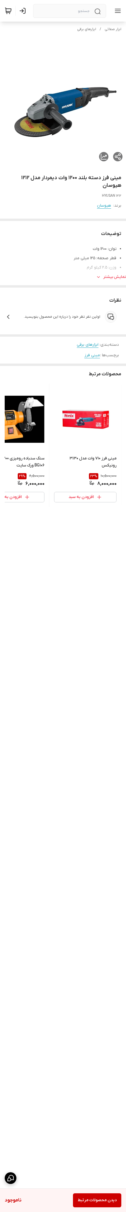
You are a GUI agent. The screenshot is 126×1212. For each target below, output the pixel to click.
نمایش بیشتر (114, 277)
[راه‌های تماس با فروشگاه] (10, 1178)
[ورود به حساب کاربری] (23, 11)
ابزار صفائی (113, 29)
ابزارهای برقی (86, 29)
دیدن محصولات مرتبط (97, 1200)
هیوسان (104, 205)
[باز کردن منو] (116, 10)
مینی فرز (92, 355)
